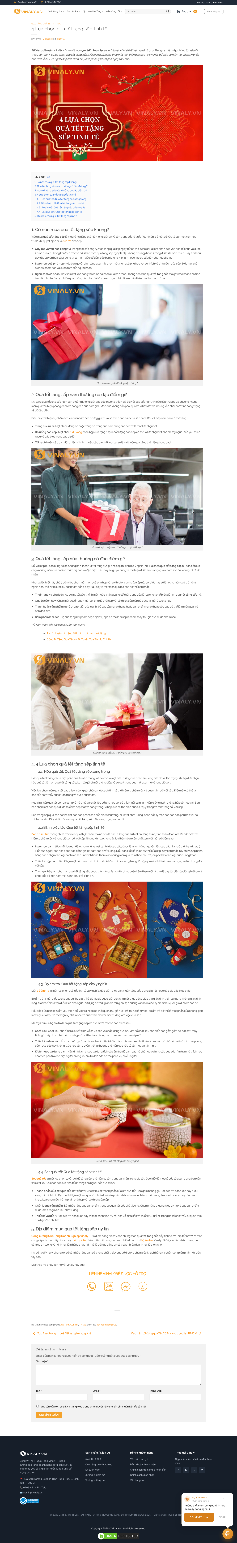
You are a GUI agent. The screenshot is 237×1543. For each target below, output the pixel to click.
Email (96, 1390)
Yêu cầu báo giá (139, 1459)
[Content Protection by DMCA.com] (118, 1535)
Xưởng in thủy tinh (95, 1480)
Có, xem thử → (199, 1517)
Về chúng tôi (113, 11)
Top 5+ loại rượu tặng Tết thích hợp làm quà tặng (76, 633)
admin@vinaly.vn (33, 1492)
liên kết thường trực (106, 1324)
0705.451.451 (217, 2)
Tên (39, 1390)
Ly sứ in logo (92, 1469)
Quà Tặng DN (55, 11)
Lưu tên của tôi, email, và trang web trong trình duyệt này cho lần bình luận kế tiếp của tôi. (93, 1406)
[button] (227, 1533)
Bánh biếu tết (40, 834)
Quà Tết (47, 24)
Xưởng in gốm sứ (95, 1474)
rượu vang (76, 432)
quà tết (66, 241)
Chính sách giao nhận (142, 1474)
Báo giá (188, 11)
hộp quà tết (80, 1240)
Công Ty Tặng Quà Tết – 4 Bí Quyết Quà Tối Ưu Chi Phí (79, 639)
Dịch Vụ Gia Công (92, 11)
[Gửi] (168, 11)
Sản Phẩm (72, 11)
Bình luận (42, 1361)
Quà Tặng (36, 24)
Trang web (156, 1390)
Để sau (223, 1517)
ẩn (48, 176)
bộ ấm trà (43, 990)
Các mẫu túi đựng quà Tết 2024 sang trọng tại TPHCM (164, 1333)
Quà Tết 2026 (93, 1459)
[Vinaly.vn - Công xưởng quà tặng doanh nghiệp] (28, 11)
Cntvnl (61, 39)
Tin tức (57, 24)
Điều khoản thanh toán (143, 1464)
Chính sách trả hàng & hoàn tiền (148, 1469)
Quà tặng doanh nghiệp (98, 1464)
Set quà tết (38, 1178)
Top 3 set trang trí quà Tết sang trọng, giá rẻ (64, 1333)
